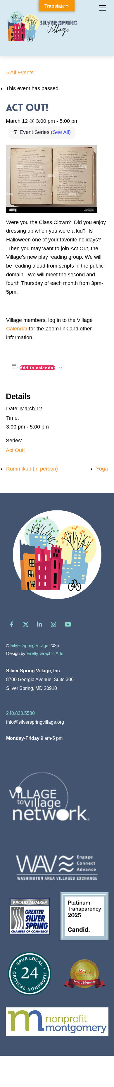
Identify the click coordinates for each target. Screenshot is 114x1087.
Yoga (102, 469)
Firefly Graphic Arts (45, 653)
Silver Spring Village (29, 645)
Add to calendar (37, 367)
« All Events (20, 72)
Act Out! (15, 450)
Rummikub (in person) (32, 469)
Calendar (16, 329)
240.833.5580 (20, 713)
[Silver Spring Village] (42, 45)
